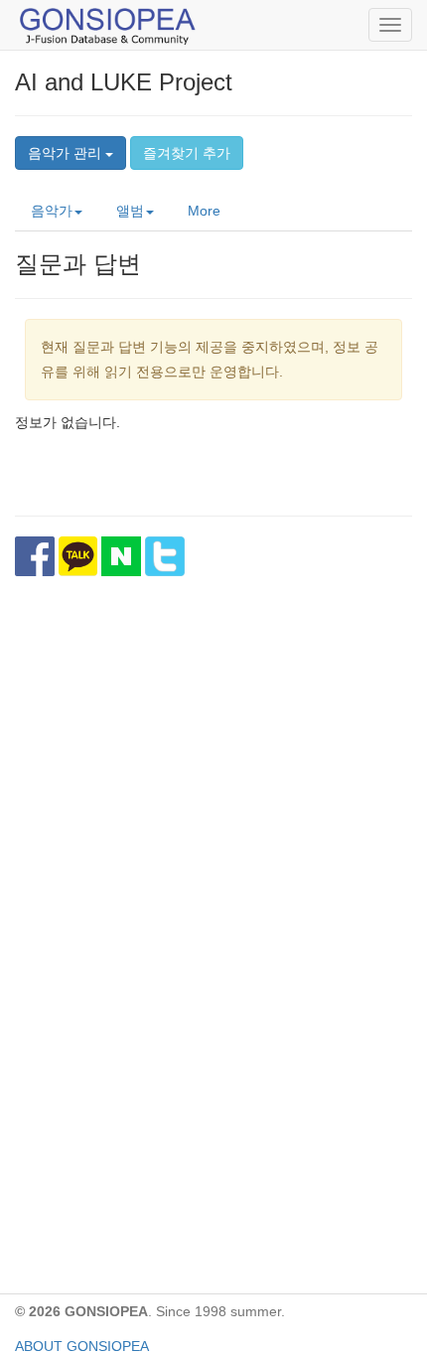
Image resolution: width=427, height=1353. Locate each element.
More (204, 211)
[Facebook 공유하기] (35, 556)
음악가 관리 (66, 153)
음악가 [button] (51, 211)
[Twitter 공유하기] (165, 556)
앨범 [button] (130, 211)
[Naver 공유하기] (121, 556)
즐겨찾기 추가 (186, 153)
